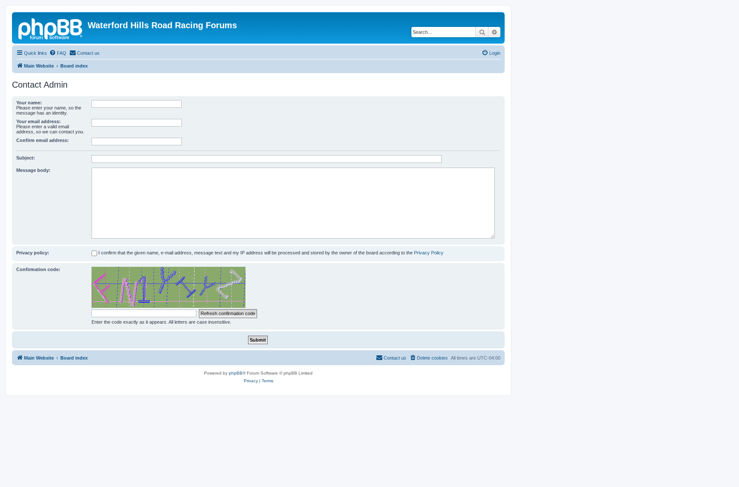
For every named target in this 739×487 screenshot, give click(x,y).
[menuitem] (57, 53)
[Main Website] (51, 27)
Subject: (25, 157)
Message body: (33, 170)
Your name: (29, 102)
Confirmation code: (38, 269)
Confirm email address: (42, 140)
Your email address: (38, 121)
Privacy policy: (32, 252)
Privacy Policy (428, 252)
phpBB (235, 373)
